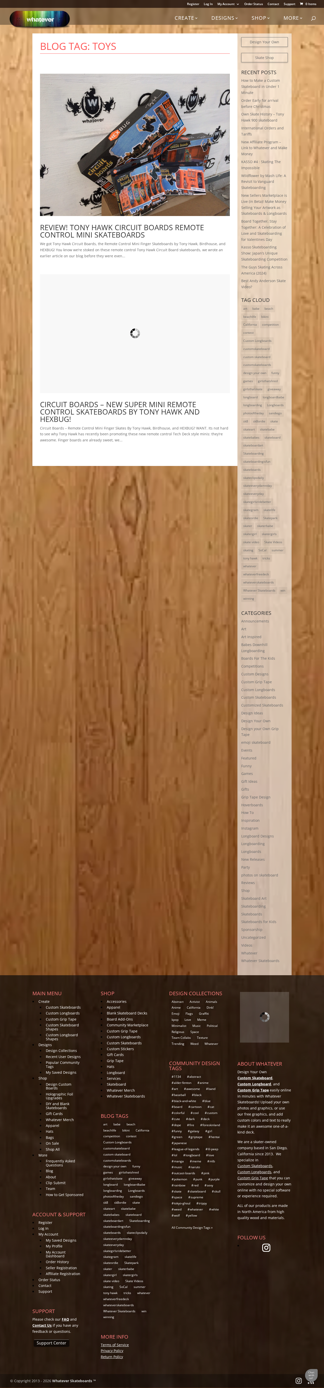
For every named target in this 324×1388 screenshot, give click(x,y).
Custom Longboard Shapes (62, 1036)
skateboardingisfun (256, 461)
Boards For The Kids (258, 658)
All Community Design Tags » (192, 1227)
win (282, 590)
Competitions (252, 666)
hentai (215, 1137)
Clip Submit (56, 1182)
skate (274, 421)
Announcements (255, 621)
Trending (178, 1044)
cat (212, 1107)
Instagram (249, 828)
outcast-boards (184, 1173)
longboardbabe (273, 397)
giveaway (274, 389)
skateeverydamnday (257, 485)
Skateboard (116, 1084)
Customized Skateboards (262, 705)
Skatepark (270, 518)
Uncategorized (253, 937)
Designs (222, 17)
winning (248, 598)
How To (247, 812)
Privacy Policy (112, 1351)
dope (177, 1125)
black (197, 1095)
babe (255, 308)
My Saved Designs (61, 1072)
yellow (192, 1215)
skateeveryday (253, 494)
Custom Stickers (120, 1048)
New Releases (253, 859)
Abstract (178, 1002)
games (248, 381)
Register (193, 4)
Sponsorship (251, 929)
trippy (203, 1203)
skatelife (269, 510)
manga (179, 1161)
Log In (208, 4)
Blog (49, 1170)
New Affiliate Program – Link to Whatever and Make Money (264, 148)
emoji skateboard (256, 742)
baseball (180, 1095)
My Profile (54, 1246)
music (178, 1167)
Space (194, 1032)
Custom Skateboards (258, 697)
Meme (201, 1020)
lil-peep (213, 1149)
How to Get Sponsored (65, 1194)
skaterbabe (265, 526)
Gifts (245, 789)
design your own (254, 373)
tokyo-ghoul (182, 1203)
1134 (177, 1076)
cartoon (196, 1107)
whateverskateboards (258, 582)
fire (191, 1125)
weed (177, 1209)
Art (243, 629)
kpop (175, 1020)
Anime (176, 1007)
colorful (179, 1113)
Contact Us (42, 1325)
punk (198, 1179)
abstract (195, 1076)
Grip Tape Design (256, 797)
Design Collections (61, 1050)
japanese (180, 1143)
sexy (210, 1185)
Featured (248, 758)
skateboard (272, 437)
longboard (250, 397)
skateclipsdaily (253, 478)
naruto (195, 1167)
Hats (49, 1131)
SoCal (262, 550)
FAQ (65, 1319)
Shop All (53, 1149)
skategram (250, 510)
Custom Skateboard (254, 1078)
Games (247, 773)
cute (177, 1119)
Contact (273, 4)
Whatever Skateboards (259, 590)
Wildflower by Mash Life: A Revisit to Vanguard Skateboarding (263, 181)
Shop (259, 17)
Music (196, 1026)
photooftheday (253, 413)
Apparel (52, 1125)
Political (212, 1026)
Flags (189, 1013)
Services (114, 1078)
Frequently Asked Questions (60, 1163)
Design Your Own (264, 42)
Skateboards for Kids (258, 921)
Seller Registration (61, 1267)
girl (210, 1131)
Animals (211, 1002)
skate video (251, 542)
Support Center (51, 1343)
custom (212, 1113)
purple (215, 1179)
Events (246, 750)
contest (248, 332)
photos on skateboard (259, 875)
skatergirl (250, 534)
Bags (50, 1137)
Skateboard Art (254, 898)
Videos (246, 945)
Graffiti (204, 1013)
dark (191, 1119)
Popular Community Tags (62, 1064)
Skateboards (251, 914)
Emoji (175, 1013)
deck (206, 1119)
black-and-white (185, 1101)
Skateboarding (253, 453)
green (178, 1137)
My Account (226, 4)
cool (196, 1113)
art (245, 308)
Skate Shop (264, 57)
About (51, 1177)
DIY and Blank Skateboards (57, 1105)
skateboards (252, 469)
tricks (266, 558)
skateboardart (253, 445)
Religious (178, 1032)
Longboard (116, 1072)
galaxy (194, 1131)
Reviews (248, 882)
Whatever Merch (60, 1119)
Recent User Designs (63, 1056)
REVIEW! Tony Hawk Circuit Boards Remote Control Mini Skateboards (122, 231)
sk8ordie (259, 421)
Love (188, 1020)
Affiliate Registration (63, 1273)
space (178, 1197)
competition (270, 324)
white (215, 1209)
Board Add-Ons (120, 1019)
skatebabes (251, 437)
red (196, 1185)
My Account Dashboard (56, 1254)
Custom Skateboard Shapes (62, 1027)
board (178, 1107)
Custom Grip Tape (256, 681)
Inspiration (250, 820)
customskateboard (256, 349)
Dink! (210, 1007)
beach (269, 308)
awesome (193, 1089)
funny (275, 373)
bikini (265, 317)
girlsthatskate (252, 389)
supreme (197, 1197)
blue (208, 1101)
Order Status (253, 4)
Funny (246, 766)
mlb (212, 1161)
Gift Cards (54, 1113)
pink (206, 1173)
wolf (177, 1215)
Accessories (117, 1001)
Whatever (249, 953)
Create (184, 17)
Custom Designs (255, 674)
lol (175, 1155)
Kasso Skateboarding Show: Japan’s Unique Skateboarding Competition (264, 253)
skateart (249, 429)
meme (196, 1161)
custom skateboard (256, 357)
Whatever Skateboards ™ (74, 1380)
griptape (196, 1137)
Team (50, 1188)
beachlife (249, 317)
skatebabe (267, 429)
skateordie (250, 518)
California (250, 324)
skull (217, 1191)
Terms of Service (115, 1345)
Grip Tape (115, 1060)
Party (245, 867)
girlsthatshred (268, 381)
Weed (194, 1044)
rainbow (179, 1185)
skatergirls (269, 534)
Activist (195, 1002)
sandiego (275, 413)
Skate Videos (273, 542)
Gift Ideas (249, 781)
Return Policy (112, 1357)
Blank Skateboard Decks (127, 1013)
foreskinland (211, 1125)
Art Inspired (251, 636)
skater (247, 526)
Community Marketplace (127, 1025)
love (211, 1155)
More (291, 17)
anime (204, 1083)
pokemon (180, 1179)
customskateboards (257, 365)
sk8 (245, 421)
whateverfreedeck (256, 574)
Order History (57, 1261)
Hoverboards (252, 805)
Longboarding (253, 843)
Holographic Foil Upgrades (59, 1096)
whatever (249, 566)
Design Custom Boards (58, 1086)
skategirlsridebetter (257, 502)
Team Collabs (181, 1037)
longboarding (252, 405)
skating (248, 550)
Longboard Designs (257, 836)
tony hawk (250, 558)
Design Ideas (252, 713)
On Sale (52, 1143)
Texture (202, 1037)
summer (278, 550)
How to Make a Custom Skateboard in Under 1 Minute (260, 86)
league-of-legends (186, 1149)
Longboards (275, 405)
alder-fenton (182, 1083)
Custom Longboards (257, 341)
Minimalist (179, 1026)
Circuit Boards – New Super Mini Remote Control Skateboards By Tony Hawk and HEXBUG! (120, 411)
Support (289, 4)
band (211, 1089)
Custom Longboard (254, 1084)
